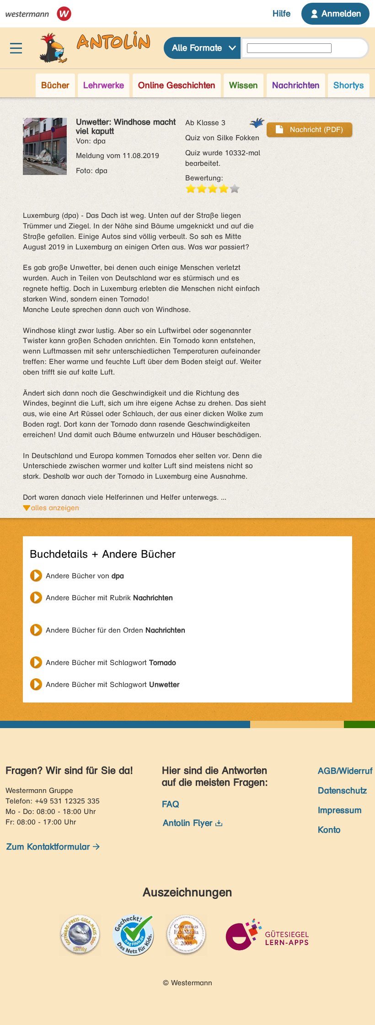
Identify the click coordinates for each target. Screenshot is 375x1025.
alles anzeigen (55, 507)
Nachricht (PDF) (315, 129)
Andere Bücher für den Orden (115, 630)
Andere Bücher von (85, 575)
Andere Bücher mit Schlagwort (111, 662)
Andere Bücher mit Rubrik (109, 597)
